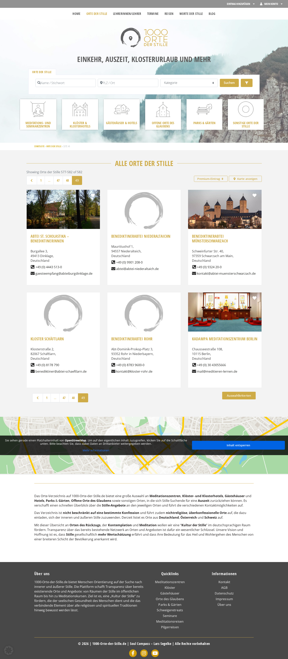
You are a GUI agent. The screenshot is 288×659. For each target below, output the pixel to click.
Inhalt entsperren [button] (238, 445)
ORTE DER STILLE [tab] (42, 72)
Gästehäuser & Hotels (121, 123)
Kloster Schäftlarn (47, 339)
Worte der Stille (191, 14)
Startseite (39, 146)
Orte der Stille (96, 14)
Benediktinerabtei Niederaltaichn (140, 236)
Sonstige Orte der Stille (246, 124)
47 (58, 180)
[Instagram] (144, 653)
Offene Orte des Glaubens (163, 124)
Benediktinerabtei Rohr (131, 339)
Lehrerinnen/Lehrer (127, 14)
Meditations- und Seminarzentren (38, 124)
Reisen (169, 14)
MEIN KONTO (271, 4)
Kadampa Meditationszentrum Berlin (224, 339)
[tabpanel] (144, 84)
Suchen (231, 82)
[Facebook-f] (133, 653)
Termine (153, 14)
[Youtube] (155, 653)
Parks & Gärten (204, 123)
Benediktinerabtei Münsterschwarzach (210, 239)
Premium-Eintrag (209, 179)
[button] (8, 650)
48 (67, 180)
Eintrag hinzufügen (238, 4)
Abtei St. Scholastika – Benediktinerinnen (50, 239)
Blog (212, 14)
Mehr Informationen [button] (96, 450)
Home (76, 14)
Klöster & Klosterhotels (80, 124)
